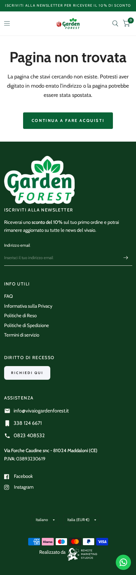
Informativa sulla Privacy (28, 306)
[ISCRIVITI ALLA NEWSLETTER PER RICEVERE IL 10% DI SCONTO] (68, 6)
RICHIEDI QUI (27, 373)
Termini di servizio (21, 335)
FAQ (8, 296)
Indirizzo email (17, 245)
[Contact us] (123, 562)
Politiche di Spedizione (26, 325)
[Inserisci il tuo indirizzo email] (126, 257)
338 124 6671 (28, 423)
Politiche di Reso (20, 315)
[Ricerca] (115, 23)
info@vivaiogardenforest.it (41, 411)
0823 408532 (29, 435)
